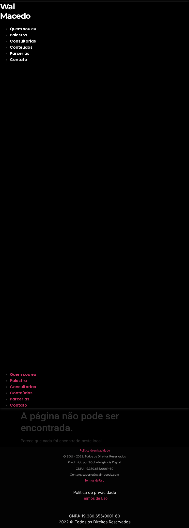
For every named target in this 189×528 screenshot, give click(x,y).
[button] (76, 217)
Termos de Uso (94, 480)
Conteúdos (21, 47)
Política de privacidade (94, 450)
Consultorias (23, 41)
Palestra (18, 35)
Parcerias (19, 53)
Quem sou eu (23, 29)
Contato (18, 59)
